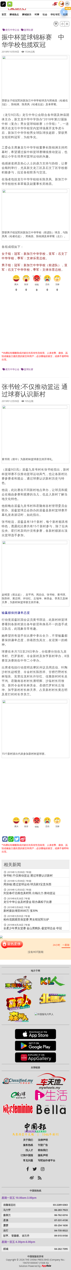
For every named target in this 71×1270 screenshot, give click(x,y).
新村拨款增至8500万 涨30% (20, 910)
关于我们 (28, 1140)
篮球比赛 (28, 29)
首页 (4, 14)
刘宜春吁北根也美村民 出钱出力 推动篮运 (29, 893)
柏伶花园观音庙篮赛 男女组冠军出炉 (26, 919)
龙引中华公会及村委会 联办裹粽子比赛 (27, 902)
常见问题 (28, 1160)
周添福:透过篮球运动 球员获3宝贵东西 (27, 884)
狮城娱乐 (26, 14)
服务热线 (28, 1145)
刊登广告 (43, 1145)
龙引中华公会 (12, 29)
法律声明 (43, 1140)
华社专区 (55, 14)
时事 (37, 14)
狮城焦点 (14, 14)
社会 (45, 14)
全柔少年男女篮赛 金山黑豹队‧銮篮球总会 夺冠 (32, 928)
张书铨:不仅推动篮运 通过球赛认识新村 (28, 875)
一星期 (65, 944)
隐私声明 (43, 1155)
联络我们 (43, 1150)
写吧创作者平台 (46, 1160)
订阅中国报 (27, 1155)
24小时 (56, 944)
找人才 (29, 1150)
